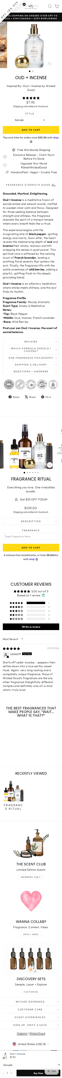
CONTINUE (16, 546)
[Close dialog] (58, 520)
